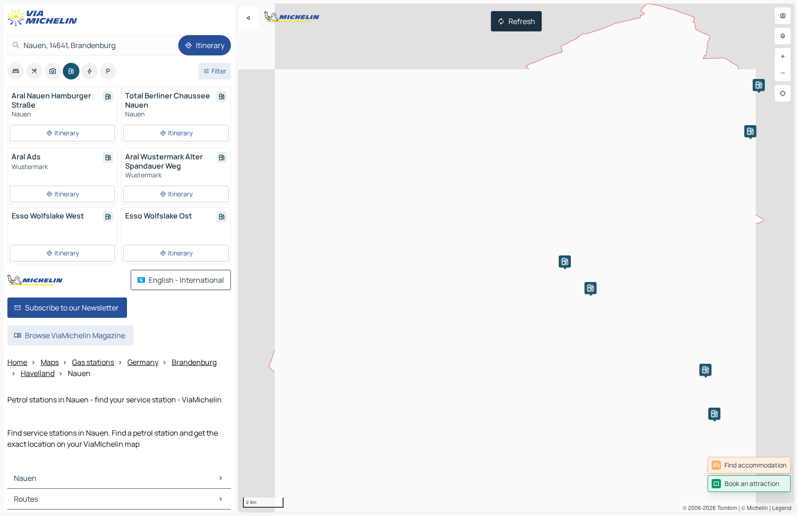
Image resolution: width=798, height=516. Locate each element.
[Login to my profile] (783, 15)
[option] (15, 71)
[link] (749, 465)
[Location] (783, 93)
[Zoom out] (783, 73)
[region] (516, 258)
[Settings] (783, 36)
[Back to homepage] (44, 17)
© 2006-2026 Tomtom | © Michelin (725, 507)
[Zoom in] (783, 56)
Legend (782, 507)
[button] (565, 261)
